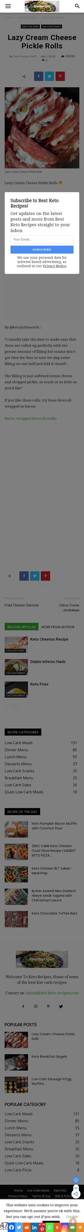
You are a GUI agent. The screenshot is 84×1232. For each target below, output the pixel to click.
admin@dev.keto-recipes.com (52, 993)
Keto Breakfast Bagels (49, 1056)
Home (9, 17)
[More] (80, 1227)
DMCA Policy (63, 1196)
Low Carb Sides (27, 17)
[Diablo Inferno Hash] (16, 667)
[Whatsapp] (49, 1227)
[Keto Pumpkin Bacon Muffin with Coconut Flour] (16, 829)
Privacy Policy (18, 1196)
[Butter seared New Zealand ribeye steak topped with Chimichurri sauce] (16, 897)
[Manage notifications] (73, 1221)
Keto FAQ (60, 1190)
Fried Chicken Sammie (22, 605)
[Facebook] (11, 1227)
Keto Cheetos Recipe (49, 639)
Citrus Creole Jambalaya (69, 607)
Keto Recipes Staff (25, 56)
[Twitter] (19, 1227)
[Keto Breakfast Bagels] (16, 1062)
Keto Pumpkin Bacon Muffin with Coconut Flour (54, 826)
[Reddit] (27, 1227)
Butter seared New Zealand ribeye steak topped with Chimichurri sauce (54, 896)
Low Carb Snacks (53, 17)
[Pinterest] (48, 1006)
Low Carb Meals (15, 673)
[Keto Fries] (16, 690)
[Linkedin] (34, 1227)
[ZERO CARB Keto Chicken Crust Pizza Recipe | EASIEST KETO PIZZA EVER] (16, 852)
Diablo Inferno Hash (47, 661)
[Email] (72, 1227)
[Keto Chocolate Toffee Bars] (16, 919)
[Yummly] (57, 1227)
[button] (77, 6)
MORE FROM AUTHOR (57, 627)
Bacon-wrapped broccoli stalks (31, 418)
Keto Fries (39, 684)
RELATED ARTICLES (21, 627)
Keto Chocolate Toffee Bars (54, 913)
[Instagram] (65, 1227)
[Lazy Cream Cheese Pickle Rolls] (16, 1040)
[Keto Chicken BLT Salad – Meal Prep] (16, 874)
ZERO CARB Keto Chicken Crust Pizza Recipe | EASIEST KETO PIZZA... (54, 851)
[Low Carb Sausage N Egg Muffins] (16, 1085)
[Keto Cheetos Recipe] (16, 645)
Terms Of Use (41, 1196)
